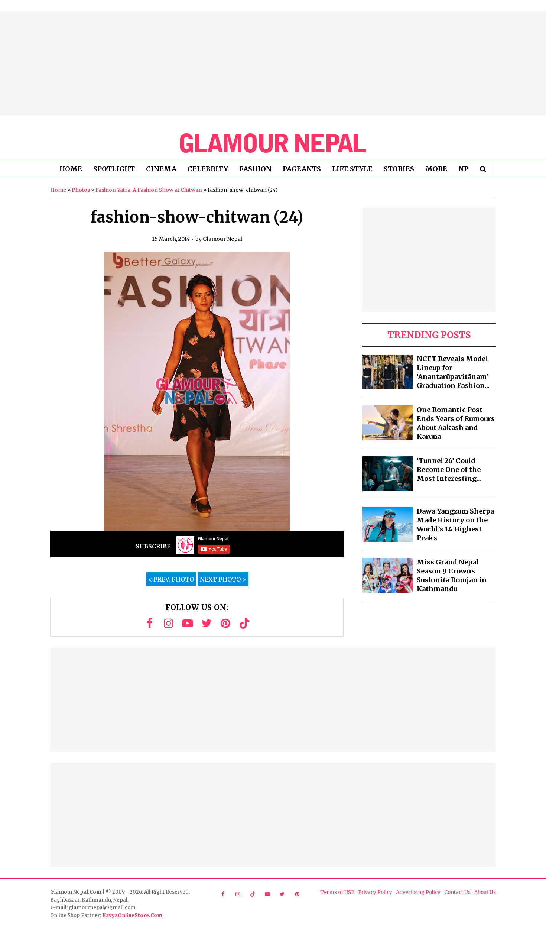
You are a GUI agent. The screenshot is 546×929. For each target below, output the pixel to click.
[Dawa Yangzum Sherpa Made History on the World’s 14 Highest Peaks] (387, 524)
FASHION (255, 169)
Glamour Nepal (222, 239)
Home (58, 190)
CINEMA (161, 169)
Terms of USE (337, 892)
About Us (485, 892)
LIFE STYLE (352, 169)
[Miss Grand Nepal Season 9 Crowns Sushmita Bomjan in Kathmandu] (387, 575)
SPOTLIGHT (114, 169)
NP (463, 169)
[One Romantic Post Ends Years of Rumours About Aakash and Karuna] (387, 422)
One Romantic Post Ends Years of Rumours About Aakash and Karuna (456, 423)
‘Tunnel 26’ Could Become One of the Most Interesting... (449, 469)
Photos (81, 190)
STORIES (399, 169)
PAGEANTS (302, 169)
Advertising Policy (418, 892)
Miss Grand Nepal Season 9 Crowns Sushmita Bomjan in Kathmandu (452, 575)
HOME (70, 169)
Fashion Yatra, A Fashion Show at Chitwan (148, 190)
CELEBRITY (208, 169)
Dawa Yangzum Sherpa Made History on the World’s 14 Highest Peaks (455, 524)
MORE (436, 169)
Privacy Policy (375, 892)
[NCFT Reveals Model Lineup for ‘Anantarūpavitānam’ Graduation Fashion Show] (387, 372)
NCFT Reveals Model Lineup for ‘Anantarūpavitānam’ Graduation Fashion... (453, 372)
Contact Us (457, 892)
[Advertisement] (273, 63)
